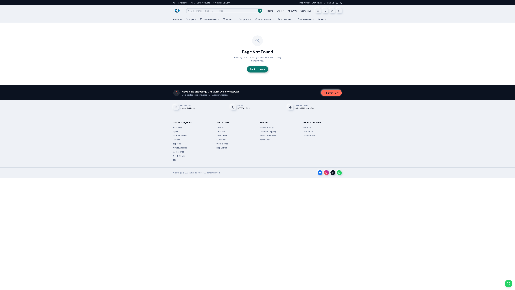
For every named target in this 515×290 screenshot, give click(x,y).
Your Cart (220, 131)
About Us (292, 11)
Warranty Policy (267, 127)
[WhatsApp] (337, 3)
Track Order (304, 2)
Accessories (286, 19)
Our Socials (317, 2)
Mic (322, 19)
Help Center (221, 147)
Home (270, 11)
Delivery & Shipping (268, 131)
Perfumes (177, 19)
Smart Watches (265, 19)
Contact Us (329, 2)
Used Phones (306, 19)
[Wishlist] (325, 10)
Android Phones (210, 19)
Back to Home (257, 69)
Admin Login (265, 139)
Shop (279, 11)
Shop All (220, 127)
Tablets (229, 19)
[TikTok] (332, 172)
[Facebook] (320, 172)
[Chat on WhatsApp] (508, 283)
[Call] (341, 3)
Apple (191, 19)
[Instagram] (326, 172)
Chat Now (333, 92)
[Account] (332, 10)
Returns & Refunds (268, 135)
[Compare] (318, 10)
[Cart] (339, 10)
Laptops (245, 19)
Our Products (309, 135)
